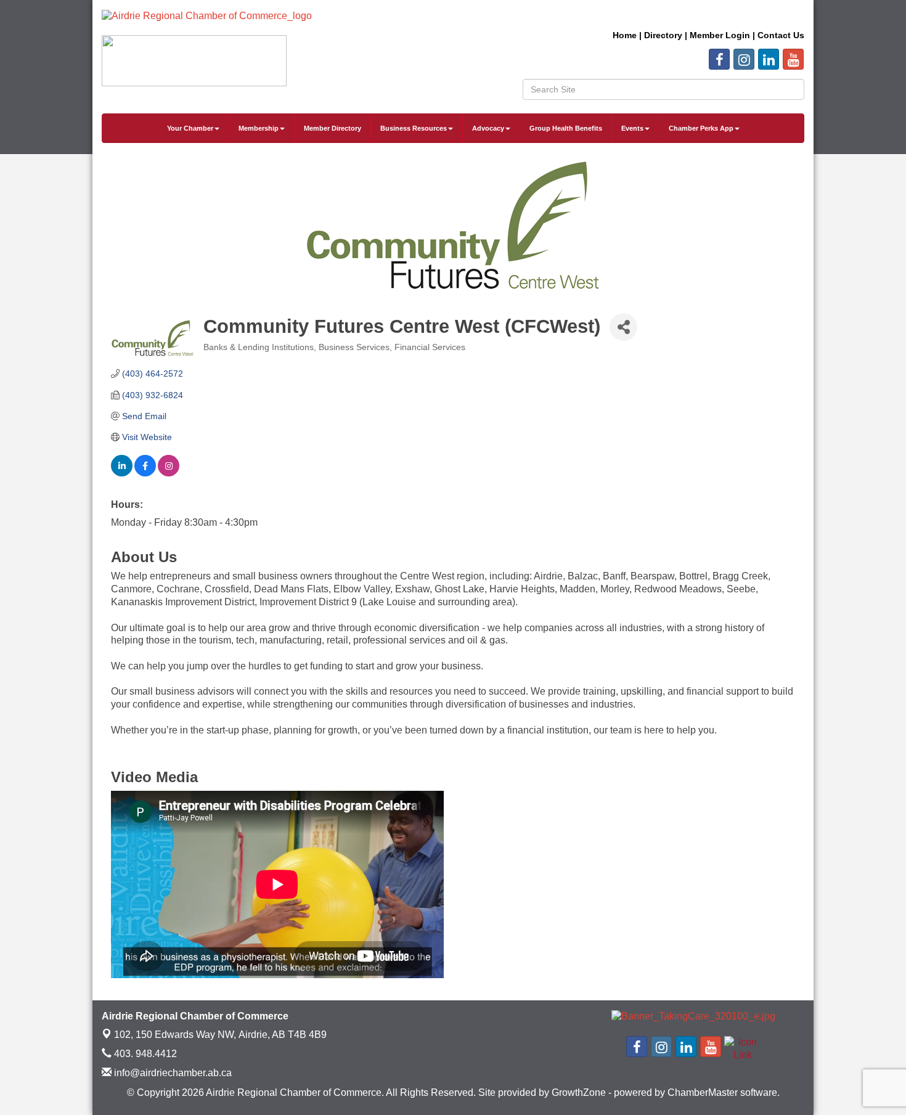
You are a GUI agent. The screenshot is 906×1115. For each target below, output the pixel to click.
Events (632, 128)
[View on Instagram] (168, 473)
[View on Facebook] (145, 473)
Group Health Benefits (565, 128)
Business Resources (413, 128)
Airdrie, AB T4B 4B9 (220, 1034)
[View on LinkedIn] (122, 473)
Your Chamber (190, 128)
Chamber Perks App (701, 128)
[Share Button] (623, 327)
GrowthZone (579, 1092)
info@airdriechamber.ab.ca (172, 1073)
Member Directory (332, 128)
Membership (259, 128)
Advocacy (488, 128)
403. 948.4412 (144, 1053)
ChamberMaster (702, 1092)
